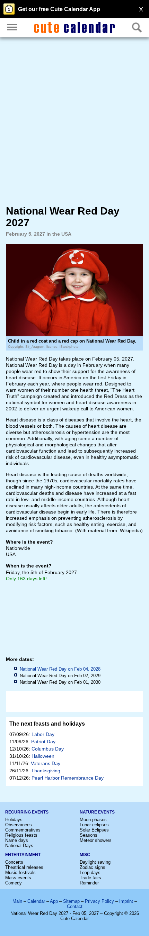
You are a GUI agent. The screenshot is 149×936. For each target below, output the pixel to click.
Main (17, 901)
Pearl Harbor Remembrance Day (68, 778)
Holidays (14, 819)
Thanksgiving (45, 770)
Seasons (88, 835)
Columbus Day (48, 749)
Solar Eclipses (94, 830)
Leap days (90, 872)
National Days (19, 845)
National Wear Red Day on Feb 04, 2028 (60, 669)
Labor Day (43, 734)
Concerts (14, 862)
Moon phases (93, 819)
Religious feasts (21, 835)
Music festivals (20, 872)
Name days (16, 840)
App (54, 901)
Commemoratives (23, 830)
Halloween (43, 756)
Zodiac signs (92, 867)
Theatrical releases (24, 867)
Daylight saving (95, 862)
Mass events (18, 877)
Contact (74, 906)
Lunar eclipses (94, 824)
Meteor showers (96, 840)
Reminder (89, 882)
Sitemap (71, 901)
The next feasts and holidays (47, 724)
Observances (18, 824)
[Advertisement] (74, 121)
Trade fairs (90, 877)
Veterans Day (45, 763)
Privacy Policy (99, 901)
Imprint (126, 901)
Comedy (13, 882)
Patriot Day (43, 741)
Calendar (36, 901)
